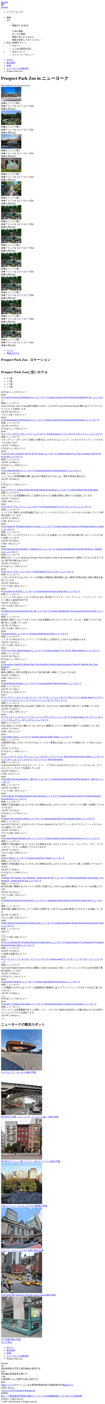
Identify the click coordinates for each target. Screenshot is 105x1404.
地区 (29, 1396)
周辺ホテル (67, 1385)
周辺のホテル (13, 353)
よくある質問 (29, 1385)
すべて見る (6, 1342)
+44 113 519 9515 (9, 1390)
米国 (9, 65)
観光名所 (11, 63)
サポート (18, 1385)
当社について (7, 1385)
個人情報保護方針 (53, 1385)
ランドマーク (38, 1396)
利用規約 (40, 1385)
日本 (47, 1396)
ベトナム (62, 1396)
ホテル (10, 60)
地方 (25, 1396)
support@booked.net (26, 1390)
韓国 (51, 1396)
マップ (10, 350)
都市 (16, 1396)
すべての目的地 (74, 1396)
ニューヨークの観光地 (17, 68)
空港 (21, 1396)
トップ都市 (8, 1396)
